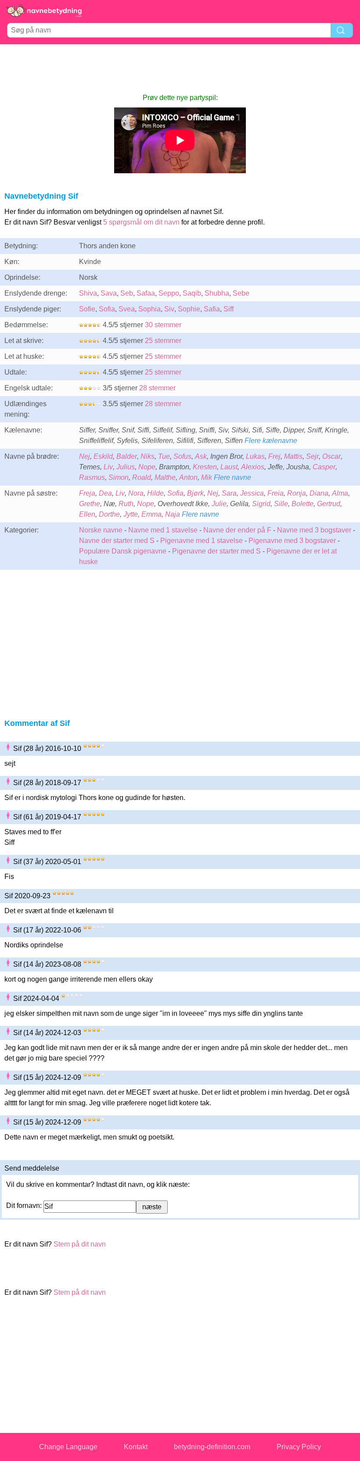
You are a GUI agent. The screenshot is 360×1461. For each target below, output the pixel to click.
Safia (212, 309)
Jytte (130, 514)
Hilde (155, 493)
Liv (108, 467)
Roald (141, 477)
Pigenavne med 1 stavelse (201, 540)
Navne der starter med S (117, 540)
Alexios (252, 467)
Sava (109, 293)
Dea (105, 493)
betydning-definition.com (212, 1446)
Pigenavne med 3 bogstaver (292, 540)
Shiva (88, 293)
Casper (324, 467)
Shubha (217, 293)
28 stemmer (157, 388)
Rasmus (92, 477)
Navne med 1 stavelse (163, 530)
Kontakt (136, 1446)
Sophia (149, 309)
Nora (136, 493)
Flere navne (232, 477)
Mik (206, 477)
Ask (201, 456)
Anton (188, 477)
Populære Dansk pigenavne (122, 551)
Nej (84, 456)
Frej (274, 456)
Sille (281, 503)
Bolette (302, 503)
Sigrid (261, 503)
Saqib (192, 293)
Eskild (103, 456)
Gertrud (328, 503)
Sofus (182, 456)
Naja (172, 514)
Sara (229, 493)
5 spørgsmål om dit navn (141, 222)
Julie (219, 503)
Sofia (107, 309)
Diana (319, 493)
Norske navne (100, 530)
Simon (118, 477)
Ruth (126, 503)
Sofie (87, 309)
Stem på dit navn (80, 1244)
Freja (87, 493)
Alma (340, 493)
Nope (146, 467)
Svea (127, 309)
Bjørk (195, 493)
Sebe (241, 293)
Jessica (252, 493)
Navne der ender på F (237, 530)
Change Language (68, 1446)
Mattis (293, 456)
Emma (151, 514)
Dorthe (109, 514)
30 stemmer (163, 325)
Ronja (296, 493)
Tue (164, 456)
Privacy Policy (299, 1446)
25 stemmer (163, 340)
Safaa (146, 293)
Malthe (165, 477)
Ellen (87, 514)
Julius (125, 467)
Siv (169, 309)
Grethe (89, 503)
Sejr (312, 456)
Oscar (331, 456)
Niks (147, 456)
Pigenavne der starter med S (216, 551)
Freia (275, 493)
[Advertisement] (180, 68)
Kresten (205, 467)
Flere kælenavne (271, 440)
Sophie (189, 309)
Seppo (168, 293)
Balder (126, 456)
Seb (126, 293)
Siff (228, 309)
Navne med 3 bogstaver (314, 530)
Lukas (255, 456)
